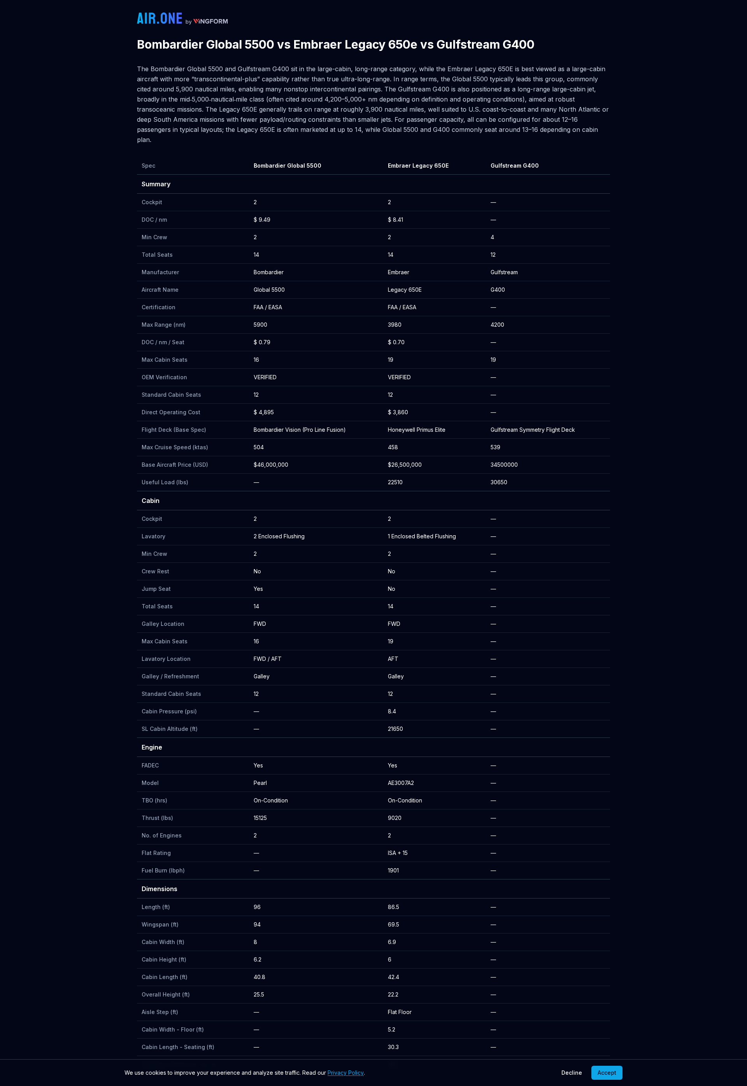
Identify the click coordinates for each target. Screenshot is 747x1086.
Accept (607, 1072)
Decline (571, 1072)
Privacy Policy (346, 1072)
